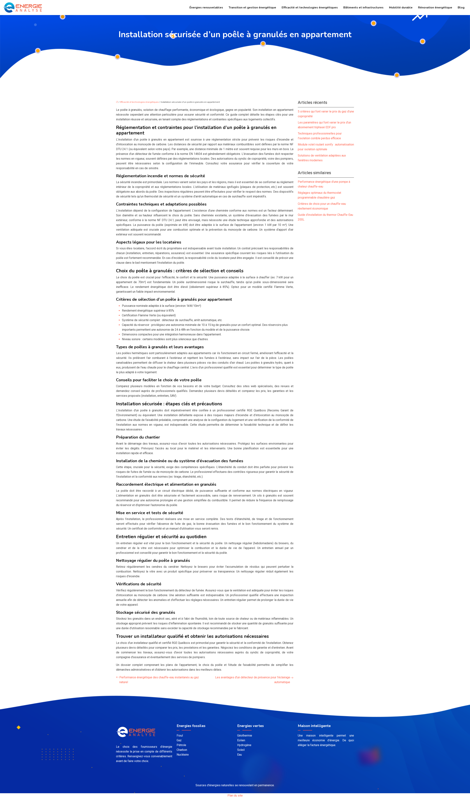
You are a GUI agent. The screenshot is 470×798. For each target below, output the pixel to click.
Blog (461, 8)
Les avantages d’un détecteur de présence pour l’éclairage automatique (252, 680)
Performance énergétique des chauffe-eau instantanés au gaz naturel (159, 680)
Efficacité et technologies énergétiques (310, 8)
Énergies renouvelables (206, 8)
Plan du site (235, 795)
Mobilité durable (401, 8)
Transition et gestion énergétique (252, 8)
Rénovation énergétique (435, 8)
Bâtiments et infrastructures (363, 8)
